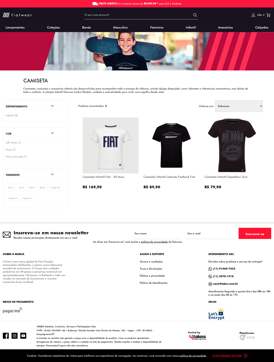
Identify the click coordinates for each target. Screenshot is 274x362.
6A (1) (32, 187)
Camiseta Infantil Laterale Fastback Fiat (169, 177)
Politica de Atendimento (154, 282)
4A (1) (21, 187)
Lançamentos (15, 27)
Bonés (86, 27)
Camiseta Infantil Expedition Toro (226, 177)
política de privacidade (154, 241)
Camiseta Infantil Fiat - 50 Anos (103, 177)
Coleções (53, 27)
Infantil (191, 27)
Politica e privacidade (152, 275)
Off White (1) (13, 142)
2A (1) (10, 187)
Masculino (120, 27)
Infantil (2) (12, 115)
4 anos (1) (12, 198)
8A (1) (42, 187)
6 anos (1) (27, 198)
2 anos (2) (55, 187)
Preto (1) (10, 149)
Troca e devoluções (151, 268)
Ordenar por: (206, 106)
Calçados (261, 27)
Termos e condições (151, 261)
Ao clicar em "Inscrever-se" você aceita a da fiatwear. (137, 241)
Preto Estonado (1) (16, 156)
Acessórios (225, 27)
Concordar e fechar (227, 355)
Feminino (156, 27)
